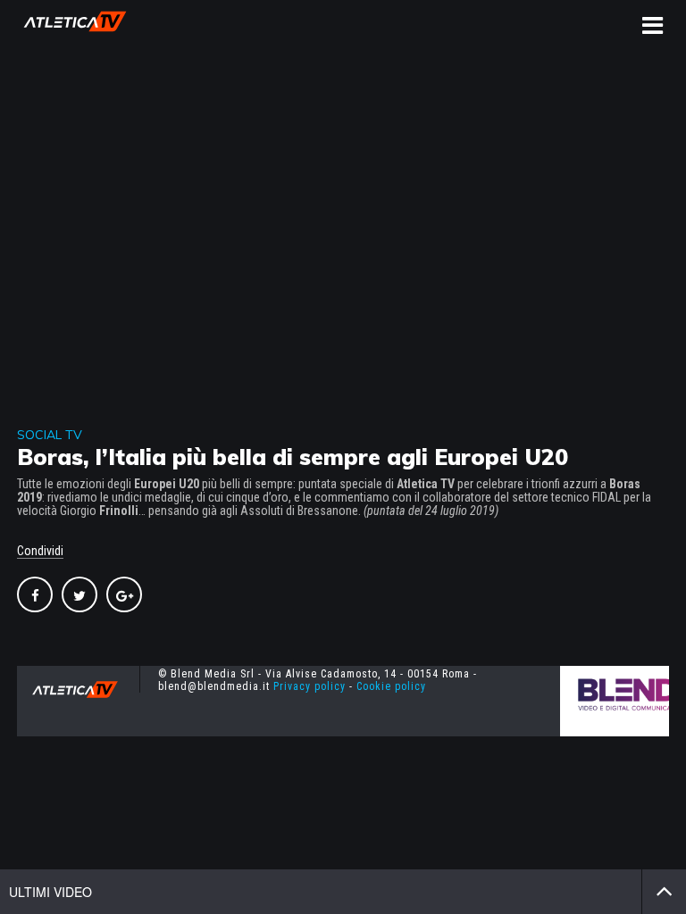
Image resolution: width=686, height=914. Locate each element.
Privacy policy (309, 686)
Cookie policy (391, 686)
